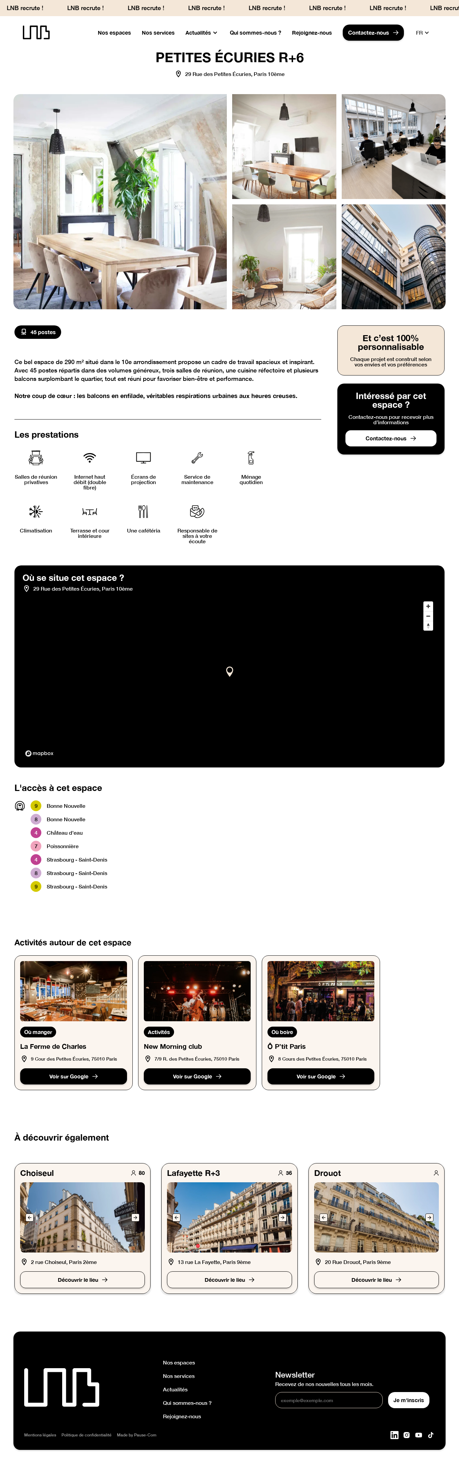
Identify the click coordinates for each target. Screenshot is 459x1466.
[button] (202, 32)
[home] (36, 33)
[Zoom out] (428, 616)
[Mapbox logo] (39, 753)
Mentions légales (40, 1435)
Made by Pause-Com (136, 1435)
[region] (229, 678)
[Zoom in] (428, 606)
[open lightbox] (120, 201)
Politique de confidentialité (86, 1435)
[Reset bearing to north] (428, 626)
